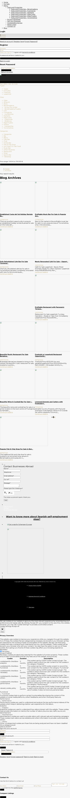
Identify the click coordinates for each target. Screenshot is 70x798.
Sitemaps (31, 607)
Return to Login (7, 72)
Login (35, 39)
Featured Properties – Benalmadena (24, 9)
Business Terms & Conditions (37, 596)
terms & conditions (28, 52)
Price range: (4, 161)
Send (2, 789)
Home (6, 2)
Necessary (5, 651)
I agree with (24, 52)
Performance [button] (5, 699)
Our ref (6, 479)
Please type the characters (13, 488)
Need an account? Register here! (12, 41)
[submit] (4, 464)
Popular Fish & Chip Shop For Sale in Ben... (16, 449)
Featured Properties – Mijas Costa (23, 14)
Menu (6, 6)
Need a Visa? (11, 25)
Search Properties (35, 164)
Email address (9, 476)
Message (7, 483)
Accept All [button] (15, 626)
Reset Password (6, 70)
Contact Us (11, 26)
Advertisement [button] (5, 713)
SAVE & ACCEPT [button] (5, 727)
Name (6, 468)
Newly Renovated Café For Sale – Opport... (51, 261)
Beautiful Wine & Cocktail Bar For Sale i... (16, 402)
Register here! (5, 757)
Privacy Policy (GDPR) (35, 585)
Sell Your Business (14, 21)
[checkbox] (1, 787)
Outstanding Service (14, 23)
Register (35, 58)
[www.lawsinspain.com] (19, 524)
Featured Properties (14, 7)
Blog (5, 28)
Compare (3, 797)
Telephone (7, 472)
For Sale (7, 4)
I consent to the (12, 788)
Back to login (29, 757)
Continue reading (6, 226)
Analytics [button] (3, 706)
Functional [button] (4, 692)
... (12, 225)
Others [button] (2, 720)
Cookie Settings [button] (5, 626)
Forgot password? (17, 757)
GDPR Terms (18, 788)
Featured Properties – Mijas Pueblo (24, 16)
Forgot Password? (31, 41)
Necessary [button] (3, 649)
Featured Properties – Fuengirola (23, 11)
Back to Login (5, 61)
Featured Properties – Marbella (22, 12)
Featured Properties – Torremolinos (24, 18)
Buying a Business (13, 19)
